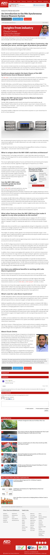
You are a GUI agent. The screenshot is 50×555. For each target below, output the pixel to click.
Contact (40, 520)
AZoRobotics (5, 515)
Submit (46, 410)
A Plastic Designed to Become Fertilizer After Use (31, 420)
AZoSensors (14, 513)
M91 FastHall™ (29, 282)
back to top (43, 539)
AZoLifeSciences (15, 520)
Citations (4, 373)
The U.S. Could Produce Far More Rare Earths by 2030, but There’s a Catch (32, 443)
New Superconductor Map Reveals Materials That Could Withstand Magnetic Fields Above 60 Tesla (33, 432)
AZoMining (5, 522)
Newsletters (41, 518)
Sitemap (40, 529)
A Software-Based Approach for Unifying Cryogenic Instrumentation (27, 480)
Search (40, 515)
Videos (23, 523)
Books (23, 520)
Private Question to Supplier (42, 408)
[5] (9, 469)
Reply (4, 386)
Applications (33, 520)
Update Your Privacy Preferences (12, 553)
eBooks (23, 522)
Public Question (29, 408)
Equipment (24, 518)
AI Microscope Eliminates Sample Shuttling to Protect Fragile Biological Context (32, 465)
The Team (32, 530)
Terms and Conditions (28, 362)
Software (24, 530)
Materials (32, 518)
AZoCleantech (6, 517)
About (40, 513)
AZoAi (13, 517)
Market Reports (33, 517)
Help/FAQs (32, 528)
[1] (9, 424)
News (23, 513)
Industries (32, 522)
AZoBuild (5, 520)
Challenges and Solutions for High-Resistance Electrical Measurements (28, 489)
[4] (9, 458)
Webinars (32, 513)
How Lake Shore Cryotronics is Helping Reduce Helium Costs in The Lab (30, 498)
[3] (9, 446)
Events (23, 525)
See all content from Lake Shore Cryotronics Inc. (12, 506)
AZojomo (32, 523)
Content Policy (42, 531)
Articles (23, 515)
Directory (24, 1)
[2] (9, 435)
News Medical (15, 518)
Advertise (41, 522)
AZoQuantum (15, 515)
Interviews (32, 515)
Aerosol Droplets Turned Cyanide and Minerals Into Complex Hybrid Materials (32, 454)
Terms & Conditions (41, 524)
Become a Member (43, 517)
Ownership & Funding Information (41, 534)
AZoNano (5, 513)
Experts (32, 527)
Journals (24, 528)
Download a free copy (38, 185)
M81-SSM (5, 77)
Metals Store (24, 527)
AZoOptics (5, 518)
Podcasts (32, 525)
